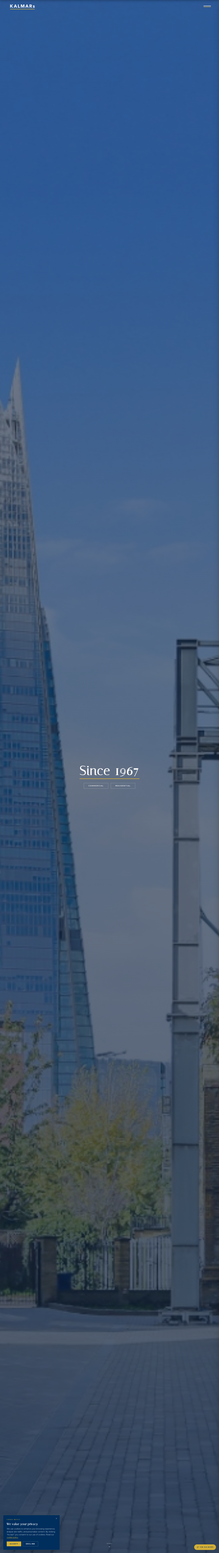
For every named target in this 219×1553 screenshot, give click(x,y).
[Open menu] (207, 6)
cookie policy (12, 1537)
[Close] (56, 1518)
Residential (123, 786)
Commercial (96, 786)
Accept (14, 1544)
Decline (30, 1544)
